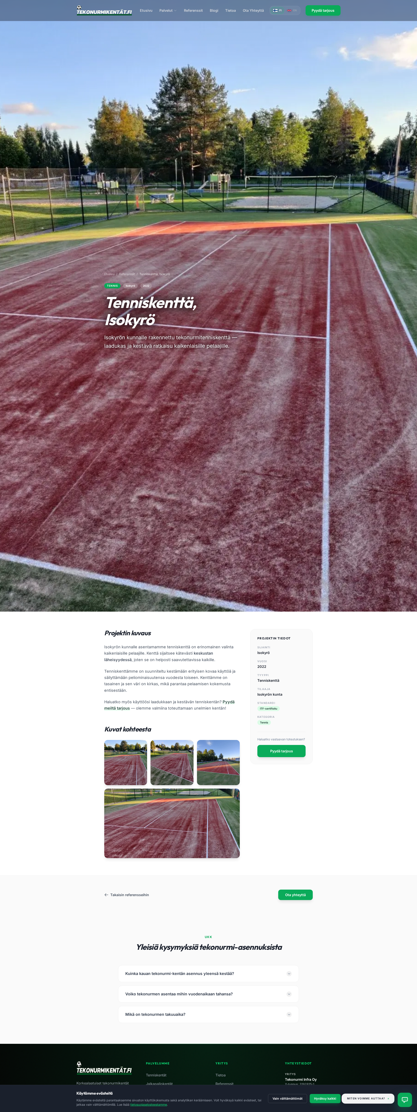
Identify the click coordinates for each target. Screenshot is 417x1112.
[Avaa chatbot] (405, 1100)
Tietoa (230, 10)
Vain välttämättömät (288, 1098)
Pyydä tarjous (323, 10)
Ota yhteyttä (295, 895)
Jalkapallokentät (159, 1084)
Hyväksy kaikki (325, 1098)
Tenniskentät (156, 1075)
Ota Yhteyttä (253, 10)
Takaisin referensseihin (129, 895)
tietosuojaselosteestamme (148, 1104)
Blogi (214, 10)
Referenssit (193, 10)
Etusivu (146, 10)
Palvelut (166, 10)
